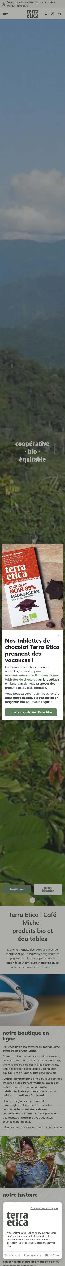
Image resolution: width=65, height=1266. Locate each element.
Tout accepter (13, 1255)
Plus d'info (52, 1255)
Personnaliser (32, 1255)
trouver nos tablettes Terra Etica (31, 712)
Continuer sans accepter (44, 1208)
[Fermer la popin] (59, 634)
